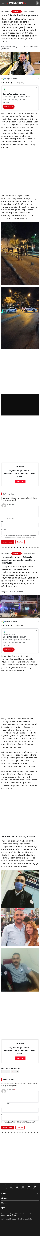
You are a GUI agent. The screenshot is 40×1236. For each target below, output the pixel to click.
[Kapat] (36, 88)
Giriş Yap (20, 542)
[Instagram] (17, 1187)
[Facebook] (5, 1187)
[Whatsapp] (35, 1187)
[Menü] (3, 3)
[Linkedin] (23, 1187)
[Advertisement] (20, 172)
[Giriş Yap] (37, 3)
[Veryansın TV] (16, 3)
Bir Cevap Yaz (8, 494)
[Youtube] (29, 1187)
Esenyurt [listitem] (6, 1072)
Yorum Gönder (7, 542)
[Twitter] (11, 1187)
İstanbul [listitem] (15, 1072)
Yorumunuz (11, 504)
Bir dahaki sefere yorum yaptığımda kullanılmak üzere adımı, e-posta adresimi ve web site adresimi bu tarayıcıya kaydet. (21, 536)
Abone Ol (20, 481)
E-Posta (4, 529)
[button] (20, 11)
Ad (2, 521)
